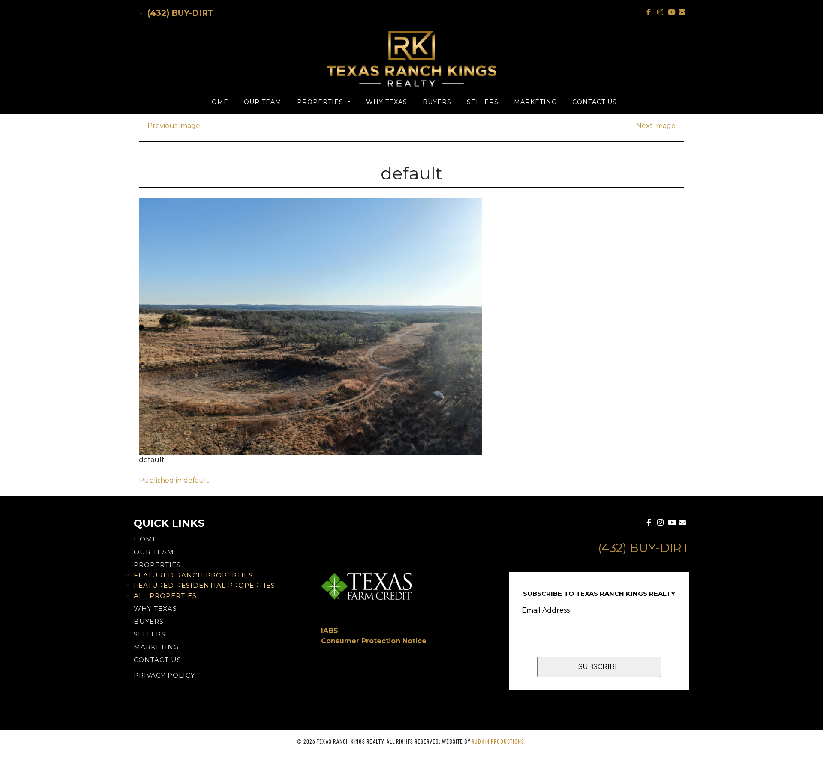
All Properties (165, 596)
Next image (660, 126)
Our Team (263, 102)
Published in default (174, 480)
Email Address (546, 610)
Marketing (535, 102)
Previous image (169, 126)
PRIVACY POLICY (164, 675)
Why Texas (386, 102)
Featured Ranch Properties (193, 575)
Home (217, 102)
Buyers (437, 102)
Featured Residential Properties (204, 585)
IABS (329, 631)
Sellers (483, 102)
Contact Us (594, 102)
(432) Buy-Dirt (180, 13)
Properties (321, 102)
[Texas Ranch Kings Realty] (411, 59)
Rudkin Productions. (499, 741)
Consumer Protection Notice (374, 641)
